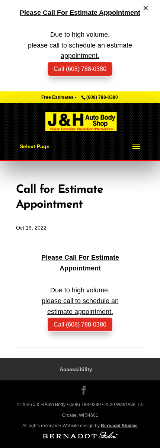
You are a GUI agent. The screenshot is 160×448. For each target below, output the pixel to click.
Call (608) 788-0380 (80, 324)
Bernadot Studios (119, 425)
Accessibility (76, 369)
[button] (136, 147)
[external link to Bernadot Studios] (80, 436)
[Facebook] (83, 391)
